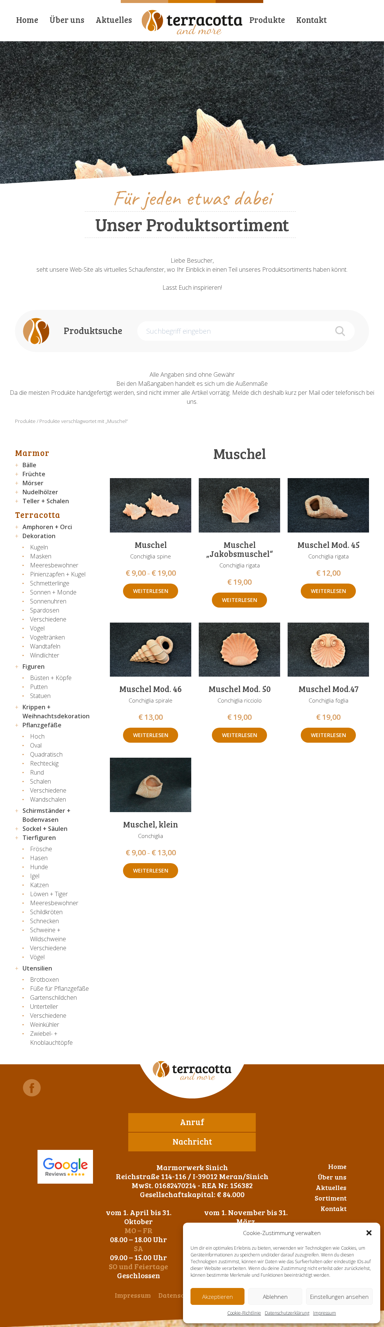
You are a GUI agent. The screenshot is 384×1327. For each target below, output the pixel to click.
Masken (40, 556)
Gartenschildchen (53, 997)
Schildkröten (46, 912)
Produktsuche (93, 330)
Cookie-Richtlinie (244, 1313)
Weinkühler (44, 1024)
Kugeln (39, 547)
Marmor (32, 452)
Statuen (40, 696)
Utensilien (37, 968)
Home (27, 19)
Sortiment (330, 1197)
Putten (39, 687)
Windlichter (44, 655)
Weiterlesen (150, 590)
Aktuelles (114, 19)
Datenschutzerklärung (287, 1313)
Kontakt (311, 19)
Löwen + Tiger (49, 894)
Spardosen (44, 610)
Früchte (33, 474)
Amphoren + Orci (47, 527)
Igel (34, 876)
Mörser (33, 483)
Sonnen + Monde (53, 592)
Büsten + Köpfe (51, 678)
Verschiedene (48, 619)
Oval (36, 745)
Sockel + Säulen (45, 828)
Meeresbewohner (54, 565)
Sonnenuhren (48, 601)
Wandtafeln (45, 646)
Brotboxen (44, 979)
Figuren (33, 666)
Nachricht (192, 1141)
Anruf (192, 1121)
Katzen (39, 885)
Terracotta (37, 514)
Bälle (29, 465)
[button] (369, 1233)
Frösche (41, 849)
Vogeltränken (47, 637)
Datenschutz (178, 1295)
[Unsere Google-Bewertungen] (65, 1167)
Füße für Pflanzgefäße (59, 988)
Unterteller (44, 1006)
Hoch (37, 736)
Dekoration (39, 536)
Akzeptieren (217, 1296)
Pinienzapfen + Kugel (58, 574)
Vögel (37, 628)
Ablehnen (275, 1296)
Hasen (39, 858)
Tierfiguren (39, 838)
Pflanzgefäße (42, 725)
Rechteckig (44, 763)
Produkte (267, 19)
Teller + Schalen (45, 501)
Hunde (39, 867)
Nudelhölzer (40, 492)
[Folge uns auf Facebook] (31, 1088)
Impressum (324, 1313)
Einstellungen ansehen (339, 1296)
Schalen (40, 781)
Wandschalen (48, 799)
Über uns (67, 19)
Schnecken (44, 921)
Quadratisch (46, 754)
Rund (37, 772)
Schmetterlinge (49, 583)
